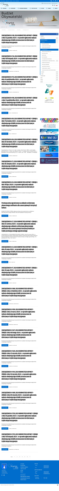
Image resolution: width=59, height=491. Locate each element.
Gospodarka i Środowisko (44, 40)
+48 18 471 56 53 (46, 472)
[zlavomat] (49, 163)
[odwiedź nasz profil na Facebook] (53, 0)
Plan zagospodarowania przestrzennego (47, 58)
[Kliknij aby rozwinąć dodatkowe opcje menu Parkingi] (57, 80)
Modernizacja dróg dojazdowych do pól (46, 51)
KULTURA (21, 470)
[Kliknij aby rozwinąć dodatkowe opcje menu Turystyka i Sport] (57, 76)
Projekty (42, 73)
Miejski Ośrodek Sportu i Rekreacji (25, 476)
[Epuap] (49, 133)
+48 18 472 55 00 (46, 466)
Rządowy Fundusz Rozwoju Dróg (45, 62)
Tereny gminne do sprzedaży (45, 44)
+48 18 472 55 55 (46, 471)
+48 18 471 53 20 (46, 465)
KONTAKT (21, 472)
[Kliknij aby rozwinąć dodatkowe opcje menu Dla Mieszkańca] (57, 38)
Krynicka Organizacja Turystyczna (25, 478)
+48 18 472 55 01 (46, 467)
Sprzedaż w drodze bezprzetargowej (46, 45)
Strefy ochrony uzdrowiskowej (45, 64)
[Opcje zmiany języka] (57, 5)
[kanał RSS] (57, 0)
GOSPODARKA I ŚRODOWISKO (24, 467)
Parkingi (42, 79)
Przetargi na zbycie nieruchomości (46, 47)
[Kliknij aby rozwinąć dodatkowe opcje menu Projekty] (57, 74)
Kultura (41, 77)
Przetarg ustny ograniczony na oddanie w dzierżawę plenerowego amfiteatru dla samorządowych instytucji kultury (19, 205)
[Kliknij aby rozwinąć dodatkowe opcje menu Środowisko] (57, 72)
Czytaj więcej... (5, 50)
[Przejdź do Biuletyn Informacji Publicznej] (51, 0)
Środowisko (42, 72)
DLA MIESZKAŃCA (22, 465)
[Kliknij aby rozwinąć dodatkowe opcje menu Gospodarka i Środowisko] (57, 40)
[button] (55, 5)
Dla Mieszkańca (43, 38)
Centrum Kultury (22, 475)
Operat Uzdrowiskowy (44, 57)
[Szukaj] (53, 5)
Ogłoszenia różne (44, 55)
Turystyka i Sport (43, 75)
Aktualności (42, 36)
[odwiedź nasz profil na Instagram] (55, 0)
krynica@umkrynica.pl (47, 473)
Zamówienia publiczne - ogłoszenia (46, 68)
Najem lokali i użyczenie (45, 53)
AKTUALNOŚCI (22, 464)
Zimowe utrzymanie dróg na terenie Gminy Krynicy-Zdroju (49, 70)
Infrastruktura (43, 42)
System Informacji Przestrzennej (46, 66)
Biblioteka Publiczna (23, 479)
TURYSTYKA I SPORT (23, 468)
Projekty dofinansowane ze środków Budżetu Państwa (48, 60)
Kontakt (42, 81)
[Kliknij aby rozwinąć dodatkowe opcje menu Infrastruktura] (57, 42)
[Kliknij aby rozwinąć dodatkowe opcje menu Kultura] (57, 78)
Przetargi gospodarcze (44, 49)
